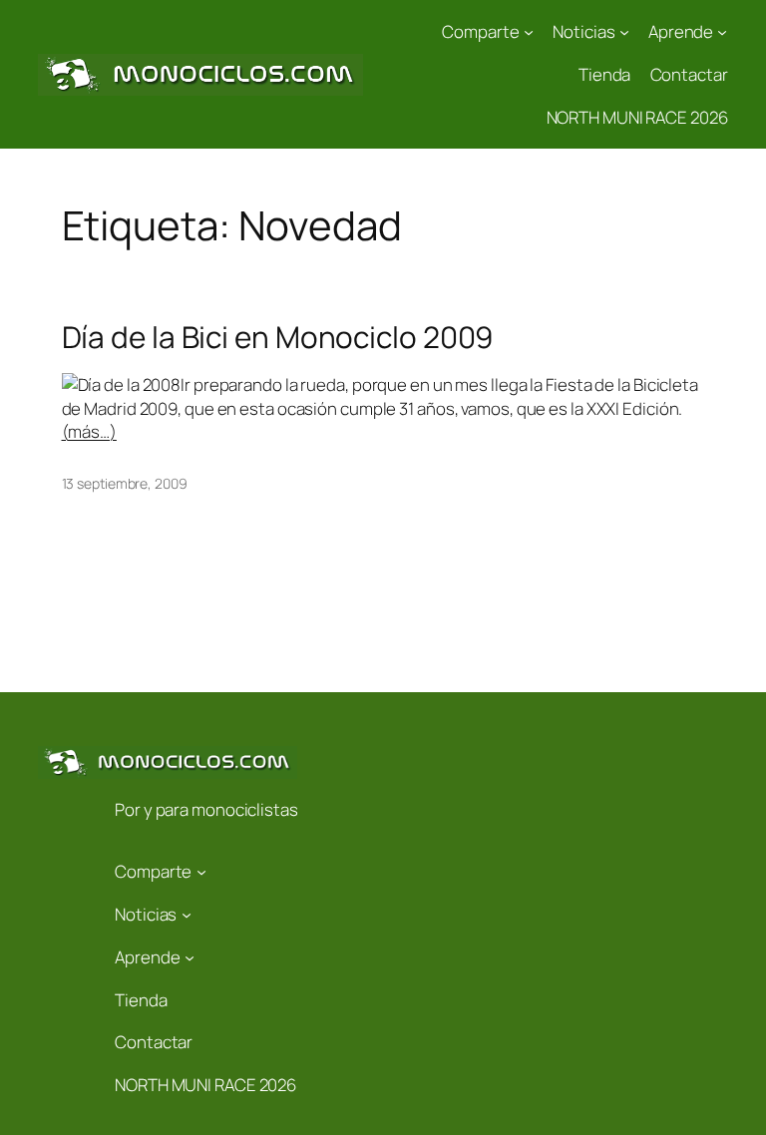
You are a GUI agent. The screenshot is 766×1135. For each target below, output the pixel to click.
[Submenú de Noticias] (624, 32)
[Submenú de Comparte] (529, 32)
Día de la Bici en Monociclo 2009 (278, 336)
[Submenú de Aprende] (722, 32)
